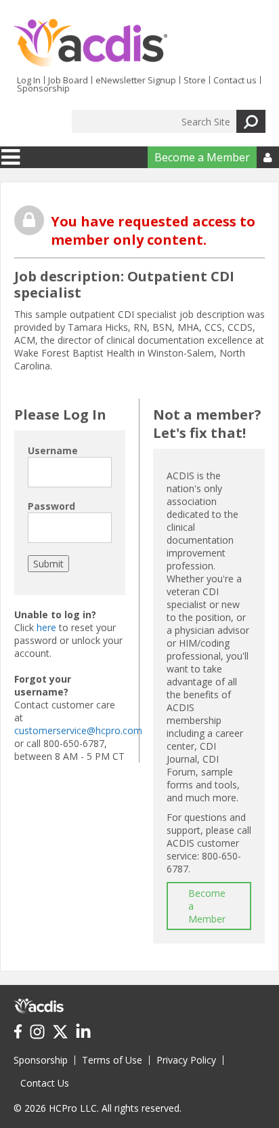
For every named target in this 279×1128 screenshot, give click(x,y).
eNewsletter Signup (135, 80)
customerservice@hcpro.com (78, 730)
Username (53, 450)
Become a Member (202, 157)
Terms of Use (112, 1059)
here (46, 627)
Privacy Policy (186, 1059)
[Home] (90, 42)
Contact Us (44, 1082)
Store (195, 80)
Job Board (68, 80)
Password (51, 506)
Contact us (235, 80)
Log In (29, 80)
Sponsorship (43, 88)
